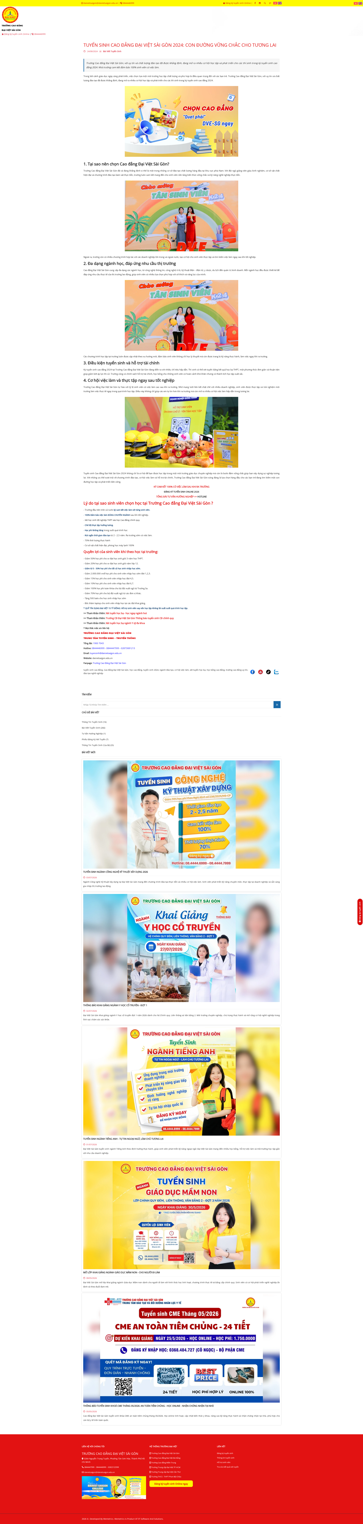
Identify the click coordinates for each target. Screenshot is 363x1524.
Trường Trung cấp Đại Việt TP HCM (165, 1467)
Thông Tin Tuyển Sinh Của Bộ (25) (98, 745)
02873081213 (128, 648)
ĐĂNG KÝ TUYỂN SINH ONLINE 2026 (181, 491)
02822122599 (113, 1467)
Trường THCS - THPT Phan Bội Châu (166, 1476)
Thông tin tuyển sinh (225, 1458)
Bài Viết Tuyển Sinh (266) (93, 727)
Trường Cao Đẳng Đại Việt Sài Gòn (109, 663)
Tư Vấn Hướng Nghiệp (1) (94, 733)
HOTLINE (202, 496)
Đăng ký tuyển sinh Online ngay (171, 1483)
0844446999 (128, 3)
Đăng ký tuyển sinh (225, 1453)
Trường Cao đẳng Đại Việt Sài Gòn (165, 1453)
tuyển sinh (140, 21)
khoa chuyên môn (164, 21)
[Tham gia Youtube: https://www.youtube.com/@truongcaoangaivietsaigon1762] (260, 3)
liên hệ (296, 21)
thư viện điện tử (258, 21)
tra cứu (279, 21)
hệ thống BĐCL (232, 21)
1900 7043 (98, 643)
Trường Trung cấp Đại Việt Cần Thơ (166, 1472)
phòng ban (189, 21)
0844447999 (112, 648)
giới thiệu (119, 21)
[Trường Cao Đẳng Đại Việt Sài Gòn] (275, 3)
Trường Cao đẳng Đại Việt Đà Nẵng (165, 1458)
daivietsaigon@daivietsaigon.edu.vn (101, 3)
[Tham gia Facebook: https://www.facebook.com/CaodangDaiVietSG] (255, 3)
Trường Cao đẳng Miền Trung (163, 1462)
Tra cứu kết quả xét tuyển (228, 1467)
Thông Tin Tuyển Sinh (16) (94, 722)
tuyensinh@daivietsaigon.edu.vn (106, 653)
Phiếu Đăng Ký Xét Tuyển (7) (95, 739)
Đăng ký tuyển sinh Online (238, 3)
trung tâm (209, 21)
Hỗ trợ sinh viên (223, 1462)
